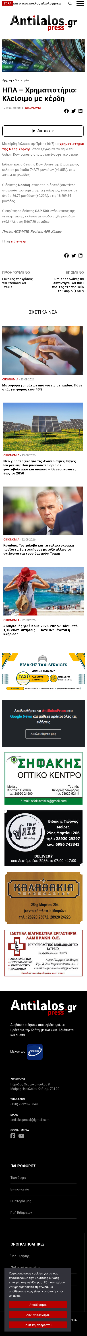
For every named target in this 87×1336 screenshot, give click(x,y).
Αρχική (7, 80)
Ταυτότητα (18, 1178)
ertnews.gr (18, 241)
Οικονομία (22, 80)
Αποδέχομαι (38, 1304)
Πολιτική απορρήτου (37, 1325)
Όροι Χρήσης (20, 1256)
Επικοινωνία (19, 1189)
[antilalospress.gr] (43, 23)
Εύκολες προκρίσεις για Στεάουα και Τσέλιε (17, 283)
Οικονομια (33, 107)
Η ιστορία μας (20, 1201)
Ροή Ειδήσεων (21, 1213)
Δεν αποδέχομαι (38, 1315)
